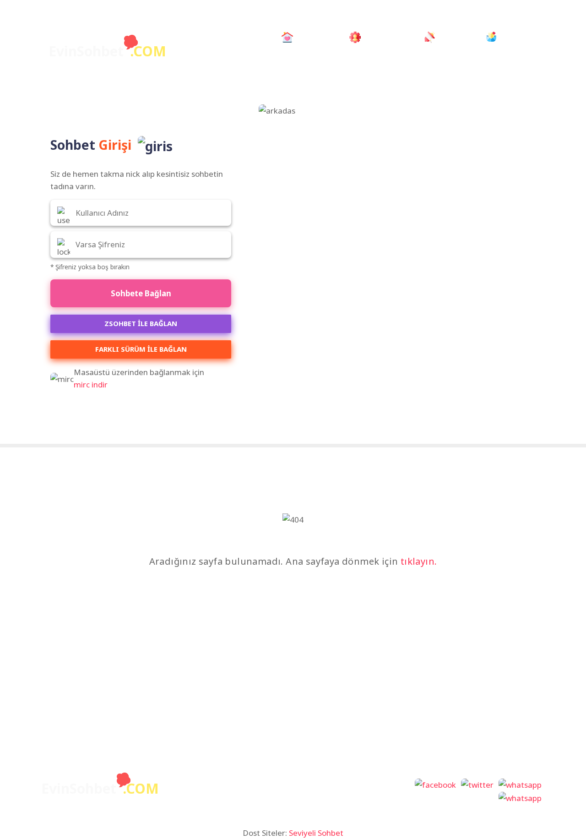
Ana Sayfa (316, 37)
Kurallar (453, 37)
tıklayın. (419, 561)
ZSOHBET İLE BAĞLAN (140, 323)
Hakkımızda (384, 37)
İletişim (512, 37)
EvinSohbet (107, 51)
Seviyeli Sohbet (316, 833)
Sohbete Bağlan (141, 293)
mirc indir (91, 384)
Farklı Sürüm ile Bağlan (141, 349)
